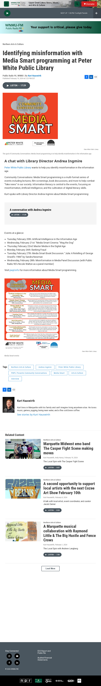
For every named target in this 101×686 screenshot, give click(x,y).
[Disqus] (50, 607)
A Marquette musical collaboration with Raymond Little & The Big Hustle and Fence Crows (69, 533)
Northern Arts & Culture (13, 44)
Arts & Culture (77, 373)
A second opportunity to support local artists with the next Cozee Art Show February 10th (69, 488)
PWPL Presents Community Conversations (29, 373)
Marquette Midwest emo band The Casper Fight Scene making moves (68, 448)
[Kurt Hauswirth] (8, 405)
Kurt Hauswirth (34, 75)
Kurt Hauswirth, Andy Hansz (53, 458)
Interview (15, 379)
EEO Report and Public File (44, 652)
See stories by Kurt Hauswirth (33, 414)
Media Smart (59, 373)
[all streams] (97, 13)
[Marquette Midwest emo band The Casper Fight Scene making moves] (23, 449)
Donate (90, 4)
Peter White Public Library (17, 167)
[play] (7, 13)
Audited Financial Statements (45, 659)
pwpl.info (14, 270)
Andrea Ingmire (45, 367)
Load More (50, 568)
